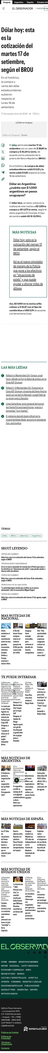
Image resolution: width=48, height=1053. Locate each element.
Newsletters (8, 989)
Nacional (42, 8)
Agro (28, 970)
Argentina (18, 2)
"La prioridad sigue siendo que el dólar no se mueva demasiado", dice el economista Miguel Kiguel (20, 589)
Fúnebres (16, 982)
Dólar (4, 535)
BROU (13, 535)
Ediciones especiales (12, 986)
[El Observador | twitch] (45, 957)
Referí (4, 966)
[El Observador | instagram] (40, 948)
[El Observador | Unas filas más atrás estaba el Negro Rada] (30, 692)
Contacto (5, 1048)
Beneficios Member (28, 962)
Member (13, 962)
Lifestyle (33, 978)
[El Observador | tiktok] (28, 952)
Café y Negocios (29, 966)
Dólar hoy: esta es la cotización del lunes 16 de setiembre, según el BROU (22, 579)
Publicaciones (31, 986)
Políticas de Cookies (10, 1032)
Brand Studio (8, 974)
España (34, 989)
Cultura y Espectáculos (13, 978)
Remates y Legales (32, 982)
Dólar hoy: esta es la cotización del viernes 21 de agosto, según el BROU (23, 598)
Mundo (20, 974)
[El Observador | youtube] (46, 948)
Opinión (5, 982)
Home (4, 962)
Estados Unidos (9, 993)
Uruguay (6, 2)
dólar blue (24, 535)
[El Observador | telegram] (45, 952)
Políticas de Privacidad (6, 1037)
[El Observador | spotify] (39, 952)
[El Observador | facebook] (36, 948)
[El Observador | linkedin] (34, 952)
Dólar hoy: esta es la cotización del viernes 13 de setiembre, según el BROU (22, 558)
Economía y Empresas (12, 970)
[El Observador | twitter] (31, 948)
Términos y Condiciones (6, 1043)
